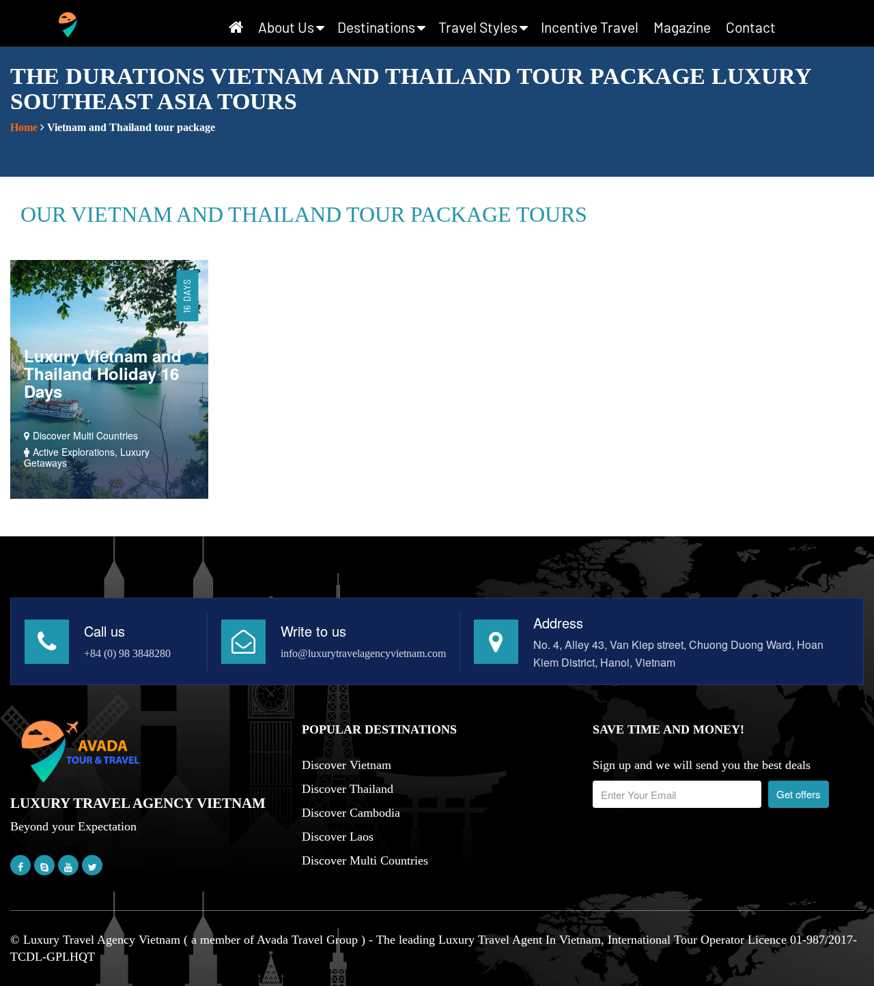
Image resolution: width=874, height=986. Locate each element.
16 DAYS (187, 295)
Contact (751, 26)
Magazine (682, 26)
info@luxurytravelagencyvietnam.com (363, 653)
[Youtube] (68, 867)
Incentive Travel (589, 26)
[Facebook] (20, 867)
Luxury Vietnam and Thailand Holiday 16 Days (103, 373)
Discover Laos (337, 836)
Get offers (798, 794)
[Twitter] (92, 867)
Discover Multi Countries (365, 860)
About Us (286, 26)
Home (24, 127)
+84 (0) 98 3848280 (127, 653)
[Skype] (44, 867)
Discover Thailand (347, 789)
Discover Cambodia (351, 813)
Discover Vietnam (346, 765)
